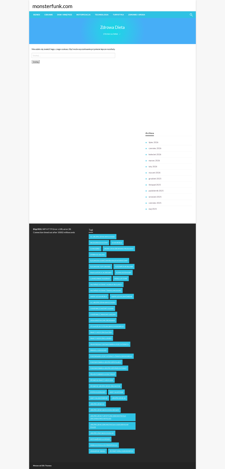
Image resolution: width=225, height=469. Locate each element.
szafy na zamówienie (99, 398)
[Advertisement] (165, 88)
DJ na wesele (117, 243)
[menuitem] (36, 14)
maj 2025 (153, 209)
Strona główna (110, 34)
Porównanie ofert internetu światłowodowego (111, 356)
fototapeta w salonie (124, 266)
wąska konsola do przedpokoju (103, 445)
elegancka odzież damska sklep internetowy (109, 260)
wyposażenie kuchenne (100, 439)
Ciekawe (48, 15)
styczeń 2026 (154, 172)
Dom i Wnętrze (64, 15)
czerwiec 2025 (155, 203)
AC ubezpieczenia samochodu (102, 237)
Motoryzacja (83, 15)
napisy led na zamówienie (121, 296)
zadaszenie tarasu (97, 451)
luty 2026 (153, 166)
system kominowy (97, 392)
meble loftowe (120, 278)
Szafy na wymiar (116, 392)
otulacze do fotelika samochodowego (107, 326)
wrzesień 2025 (155, 197)
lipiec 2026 (153, 142)
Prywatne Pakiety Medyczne (101, 380)
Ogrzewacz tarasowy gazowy (103, 314)
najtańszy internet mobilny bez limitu (106, 284)
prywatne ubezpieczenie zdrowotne (105, 386)
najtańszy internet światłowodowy (105, 290)
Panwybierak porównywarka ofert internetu (109, 344)
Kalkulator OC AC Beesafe (101, 272)
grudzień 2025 (155, 178)
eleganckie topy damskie (100, 266)
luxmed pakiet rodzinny (100, 278)
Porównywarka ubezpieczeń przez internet (108, 368)
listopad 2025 (155, 184)
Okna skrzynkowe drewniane (102, 320)
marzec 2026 (154, 160)
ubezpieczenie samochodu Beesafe (104, 410)
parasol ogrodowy (98, 350)
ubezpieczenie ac (119, 398)
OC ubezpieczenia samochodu (102, 302)
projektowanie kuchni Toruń (102, 374)
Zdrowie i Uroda (136, 15)
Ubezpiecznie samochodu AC (102, 433)
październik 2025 (156, 190)
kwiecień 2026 (155, 154)
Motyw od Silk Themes (42, 466)
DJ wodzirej (95, 249)
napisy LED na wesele (98, 296)
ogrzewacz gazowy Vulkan (102, 308)
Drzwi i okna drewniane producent (118, 249)
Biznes (36, 15)
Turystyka (118, 15)
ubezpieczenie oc (97, 404)
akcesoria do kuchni (99, 243)
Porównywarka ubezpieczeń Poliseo (105, 362)
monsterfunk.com (52, 6)
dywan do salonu (97, 254)
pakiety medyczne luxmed (100, 338)
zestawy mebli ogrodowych (121, 451)
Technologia (101, 15)
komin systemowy (123, 272)
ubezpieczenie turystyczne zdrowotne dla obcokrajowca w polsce (108, 417)
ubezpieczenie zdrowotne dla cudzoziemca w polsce (109, 426)
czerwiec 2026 (155, 148)
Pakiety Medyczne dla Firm (101, 332)
